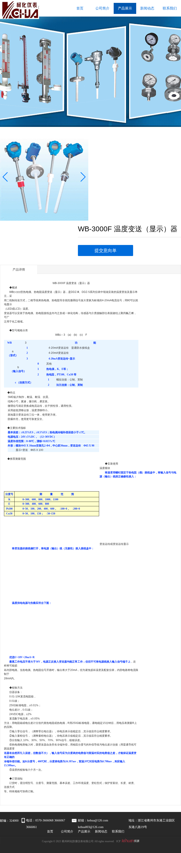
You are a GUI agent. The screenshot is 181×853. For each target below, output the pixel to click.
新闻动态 (147, 8)
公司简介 (102, 8)
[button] (5, 177)
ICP (118, 841)
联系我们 (170, 8)
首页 (79, 8)
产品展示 (125, 8)
